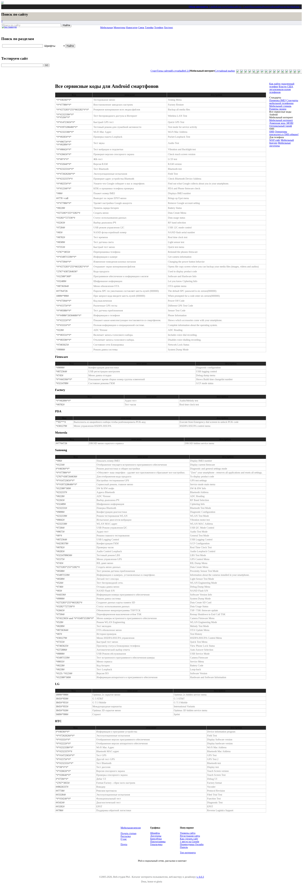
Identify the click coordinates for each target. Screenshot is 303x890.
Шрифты (155, 833)
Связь (141, 27)
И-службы (176, 70)
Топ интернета (188, 852)
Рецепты (267, 6)
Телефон (158, 27)
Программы (256, 6)
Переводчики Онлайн (192, 844)
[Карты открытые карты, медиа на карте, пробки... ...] (300, 71)
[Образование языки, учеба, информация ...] (267, 71)
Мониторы (119, 27)
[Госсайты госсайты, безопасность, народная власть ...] (271, 71)
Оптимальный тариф (280, 126)
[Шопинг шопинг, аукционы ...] (283, 71)
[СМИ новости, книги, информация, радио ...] (254, 71)
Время (275, 6)
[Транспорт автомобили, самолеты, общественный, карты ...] (291, 71)
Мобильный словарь (280, 106)
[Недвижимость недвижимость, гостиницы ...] (287, 71)
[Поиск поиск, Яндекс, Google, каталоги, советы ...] (242, 71)
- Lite (210, 6)
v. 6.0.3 (200, 877)
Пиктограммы (158, 841)
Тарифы (149, 27)
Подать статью (128, 833)
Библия (295, 6)
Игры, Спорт (243, 6)
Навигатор (131, 27)
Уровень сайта (187, 833)
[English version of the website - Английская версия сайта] (2, 3)
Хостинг (168, 27)
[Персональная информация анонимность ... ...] (275, 71)
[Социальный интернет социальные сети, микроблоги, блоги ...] (250, 71)
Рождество (284, 6)
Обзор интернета (198, 6)
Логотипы (155, 836)
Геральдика (156, 844)
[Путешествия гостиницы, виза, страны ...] (296, 71)
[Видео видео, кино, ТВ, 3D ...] (259, 71)
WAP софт (274, 140)
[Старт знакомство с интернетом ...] (238, 71)
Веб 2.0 (186, 70)
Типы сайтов (164, 70)
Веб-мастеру (220, 6)
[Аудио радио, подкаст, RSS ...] (263, 71)
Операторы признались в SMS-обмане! (284, 133)
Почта (124, 844)
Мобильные (106, 27)
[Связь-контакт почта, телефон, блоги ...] (246, 71)
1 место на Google (189, 841)
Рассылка (126, 836)
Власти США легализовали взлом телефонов (281, 89)
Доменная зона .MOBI (281, 123)
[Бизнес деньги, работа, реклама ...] (279, 71)
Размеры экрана (277, 109)
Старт (154, 70)
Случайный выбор (225, 70)
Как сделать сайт (189, 838)
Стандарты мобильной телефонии (283, 102)
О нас (124, 839)
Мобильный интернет (281, 120)
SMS (271, 131)
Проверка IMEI (277, 100)
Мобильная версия (131, 827)
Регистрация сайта (190, 836)
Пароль (184, 847)
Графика (231, 6)
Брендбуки (156, 838)
